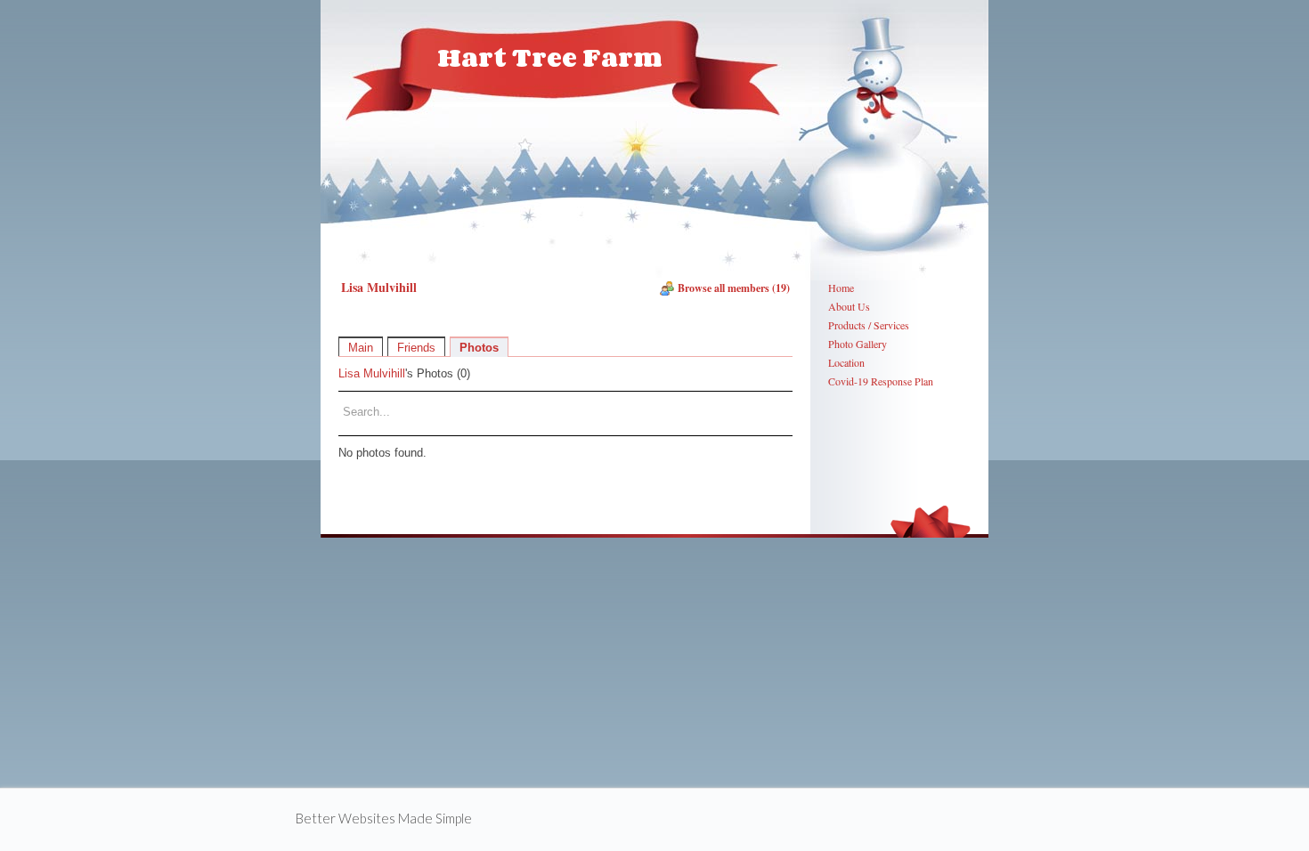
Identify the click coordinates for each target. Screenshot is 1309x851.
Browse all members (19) (734, 288)
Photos (479, 347)
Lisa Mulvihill (371, 373)
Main (360, 347)
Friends (416, 347)
